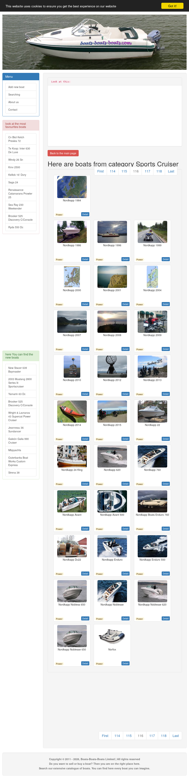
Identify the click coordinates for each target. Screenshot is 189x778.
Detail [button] (85, 214)
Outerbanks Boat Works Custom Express (18, 461)
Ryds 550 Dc (15, 227)
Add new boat (16, 87)
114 (112, 171)
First (100, 171)
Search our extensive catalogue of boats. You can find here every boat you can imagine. (94, 768)
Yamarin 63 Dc (16, 394)
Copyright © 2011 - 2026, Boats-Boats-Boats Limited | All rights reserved (94, 759)
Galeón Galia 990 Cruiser (18, 440)
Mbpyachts (14, 450)
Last (171, 171)
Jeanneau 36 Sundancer (16, 429)
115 (124, 171)
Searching (14, 94)
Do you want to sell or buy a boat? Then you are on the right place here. (94, 763)
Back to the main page (63, 153)
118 (159, 171)
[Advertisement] (20, 294)
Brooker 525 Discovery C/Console (20, 217)
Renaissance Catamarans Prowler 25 (20, 193)
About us (13, 102)
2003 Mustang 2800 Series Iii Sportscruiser (20, 382)
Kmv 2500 (14, 167)
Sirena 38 (14, 472)
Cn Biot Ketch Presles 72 (16, 139)
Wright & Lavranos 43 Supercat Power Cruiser (19, 416)
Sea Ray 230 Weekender (15, 206)
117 (147, 171)
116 (136, 171)
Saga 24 (13, 182)
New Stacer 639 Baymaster (17, 369)
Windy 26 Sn (15, 159)
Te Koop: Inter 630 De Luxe (19, 150)
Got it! (172, 5)
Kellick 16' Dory (17, 175)
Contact (12, 109)
